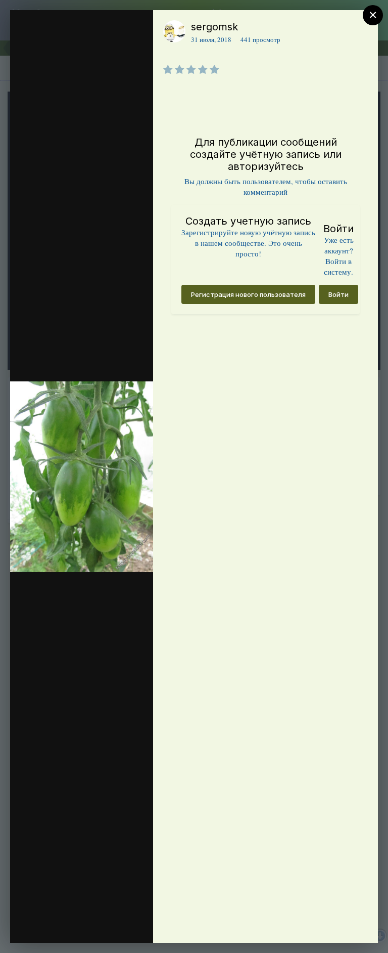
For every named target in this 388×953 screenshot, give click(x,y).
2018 (69, 113)
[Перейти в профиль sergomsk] (174, 31)
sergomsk (214, 27)
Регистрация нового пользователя (248, 294)
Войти (338, 294)
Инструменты (108, 925)
